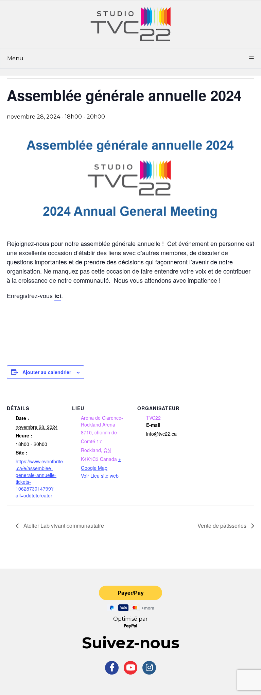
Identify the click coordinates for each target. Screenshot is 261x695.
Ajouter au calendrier (46, 372)
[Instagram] (149, 668)
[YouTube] (130, 668)
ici (57, 295)
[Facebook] (112, 668)
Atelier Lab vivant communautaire (63, 525)
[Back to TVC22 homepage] (130, 24)
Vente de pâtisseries (222, 525)
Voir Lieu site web (100, 475)
